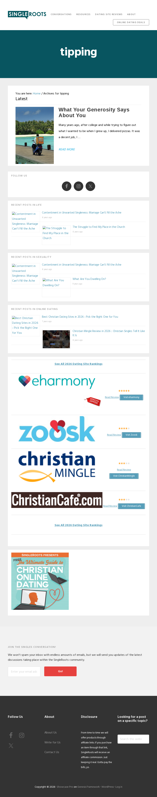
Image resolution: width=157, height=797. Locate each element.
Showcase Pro (65, 787)
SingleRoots (27, 14)
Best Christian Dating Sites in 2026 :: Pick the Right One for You (80, 317)
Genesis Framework (88, 787)
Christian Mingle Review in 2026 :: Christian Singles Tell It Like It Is (109, 333)
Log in (118, 787)
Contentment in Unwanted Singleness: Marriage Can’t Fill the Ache (81, 212)
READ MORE (67, 149)
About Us (50, 732)
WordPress (107, 787)
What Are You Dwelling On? (89, 279)
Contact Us (51, 752)
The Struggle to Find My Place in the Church (99, 227)
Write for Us (52, 742)
